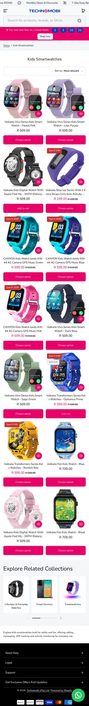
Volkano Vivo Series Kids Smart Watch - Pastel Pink (23, 123)
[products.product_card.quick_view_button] (38, 113)
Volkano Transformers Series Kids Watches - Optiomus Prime (65, 397)
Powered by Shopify (61, 690)
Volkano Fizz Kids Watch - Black (65, 532)
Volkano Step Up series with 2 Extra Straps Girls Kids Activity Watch (66, 192)
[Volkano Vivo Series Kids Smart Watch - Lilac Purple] (66, 98)
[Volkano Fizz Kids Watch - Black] (66, 509)
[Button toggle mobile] (5, 10)
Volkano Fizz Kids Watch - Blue (65, 464)
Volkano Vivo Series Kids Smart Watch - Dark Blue (66, 329)
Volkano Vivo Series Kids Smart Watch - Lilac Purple (66, 123)
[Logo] (44, 10)
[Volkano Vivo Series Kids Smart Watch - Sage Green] (23, 372)
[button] (83, 10)
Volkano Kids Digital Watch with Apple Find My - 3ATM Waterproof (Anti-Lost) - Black (23, 192)
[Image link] (16, 594)
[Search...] (79, 20)
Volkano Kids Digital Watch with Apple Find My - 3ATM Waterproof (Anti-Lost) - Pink (23, 534)
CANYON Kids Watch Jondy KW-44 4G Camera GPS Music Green (23, 260)
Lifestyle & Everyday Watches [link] (16, 606)
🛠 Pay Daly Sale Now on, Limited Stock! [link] (44, 30)
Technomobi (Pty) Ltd (38, 690)
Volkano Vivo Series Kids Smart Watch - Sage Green (23, 397)
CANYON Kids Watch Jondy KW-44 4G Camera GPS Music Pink (23, 329)
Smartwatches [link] (73, 604)
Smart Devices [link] (44, 604)
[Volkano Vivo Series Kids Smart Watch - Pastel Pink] (23, 98)
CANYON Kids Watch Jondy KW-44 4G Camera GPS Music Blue (66, 260)
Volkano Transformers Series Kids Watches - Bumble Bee (23, 466)
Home (6, 45)
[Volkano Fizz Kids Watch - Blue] (66, 441)
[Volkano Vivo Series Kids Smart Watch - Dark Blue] (66, 304)
